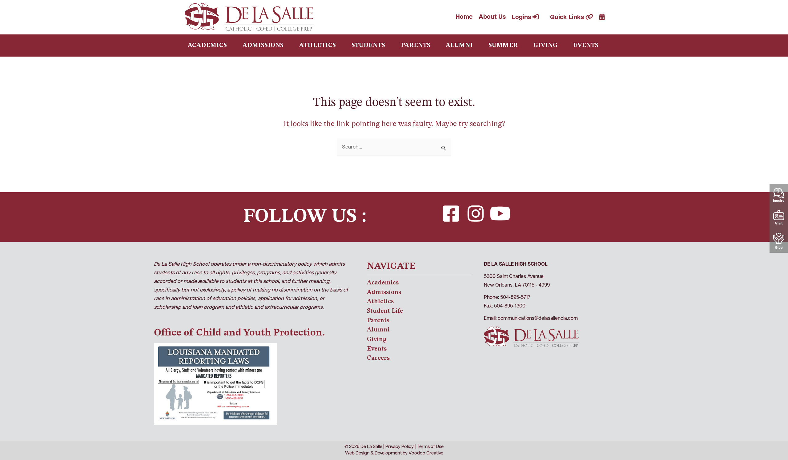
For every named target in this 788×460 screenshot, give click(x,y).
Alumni (459, 45)
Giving (545, 45)
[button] (451, 213)
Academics (207, 45)
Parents (415, 45)
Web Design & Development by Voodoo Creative (394, 453)
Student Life (385, 311)
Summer (503, 45)
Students (368, 45)
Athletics (317, 45)
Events (585, 45)
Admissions (263, 45)
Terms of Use (430, 447)
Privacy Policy (399, 447)
